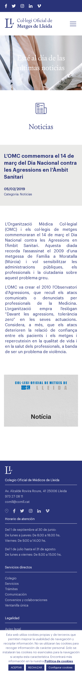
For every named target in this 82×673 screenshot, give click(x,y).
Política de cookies (59, 661)
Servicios (12, 583)
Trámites (11, 589)
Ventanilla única (16, 605)
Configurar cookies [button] (60, 667)
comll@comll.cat (17, 502)
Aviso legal (13, 629)
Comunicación (16, 594)
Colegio (11, 578)
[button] (73, 24)
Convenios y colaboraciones (26, 600)
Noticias (26, 194)
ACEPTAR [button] (16, 667)
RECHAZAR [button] (35, 667)
